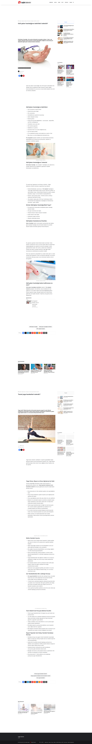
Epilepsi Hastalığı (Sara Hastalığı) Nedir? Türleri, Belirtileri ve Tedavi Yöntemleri (49, 371)
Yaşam (70, 2)
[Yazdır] (46, 333)
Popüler (65, 22)
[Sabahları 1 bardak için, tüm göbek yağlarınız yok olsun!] (60, 42)
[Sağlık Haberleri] (24, 2)
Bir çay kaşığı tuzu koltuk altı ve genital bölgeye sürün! (68, 38)
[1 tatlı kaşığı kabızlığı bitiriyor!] (60, 26)
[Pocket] (42, 333)
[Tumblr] (30, 333)
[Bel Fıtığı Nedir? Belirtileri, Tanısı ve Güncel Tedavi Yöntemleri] (28, 302)
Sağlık (55, 2)
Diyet (62, 2)
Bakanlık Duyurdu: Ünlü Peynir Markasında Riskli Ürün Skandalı (61, 84)
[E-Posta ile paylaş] (44, 333)
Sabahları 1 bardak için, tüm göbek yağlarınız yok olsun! (68, 42)
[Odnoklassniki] (39, 333)
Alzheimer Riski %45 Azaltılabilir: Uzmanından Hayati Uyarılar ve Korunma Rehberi (23, 372)
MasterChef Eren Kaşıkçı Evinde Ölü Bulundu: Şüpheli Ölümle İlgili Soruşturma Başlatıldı (70, 72)
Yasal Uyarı (65, 742)
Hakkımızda (46, 742)
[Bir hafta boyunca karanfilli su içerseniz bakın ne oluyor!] (60, 30)
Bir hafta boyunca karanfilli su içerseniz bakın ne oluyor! (68, 30)
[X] (21, 76)
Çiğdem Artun (22, 71)
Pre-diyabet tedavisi (41, 328)
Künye (52, 742)
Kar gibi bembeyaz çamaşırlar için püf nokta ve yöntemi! (68, 34)
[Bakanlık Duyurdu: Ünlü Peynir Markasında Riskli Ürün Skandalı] (61, 79)
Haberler (51, 2)
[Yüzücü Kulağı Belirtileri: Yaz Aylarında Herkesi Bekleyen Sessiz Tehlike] (70, 79)
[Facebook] (19, 76)
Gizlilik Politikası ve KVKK (59, 742)
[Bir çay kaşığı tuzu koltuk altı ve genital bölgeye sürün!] (60, 38)
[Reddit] (35, 333)
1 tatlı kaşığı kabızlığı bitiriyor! (68, 25)
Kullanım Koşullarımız (71, 742)
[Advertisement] (46, 12)
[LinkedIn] (28, 333)
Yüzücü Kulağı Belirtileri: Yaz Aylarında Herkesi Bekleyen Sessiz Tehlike (69, 84)
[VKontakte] (37, 333)
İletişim (55, 742)
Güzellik (66, 2)
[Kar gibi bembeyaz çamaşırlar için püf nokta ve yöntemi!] (60, 34)
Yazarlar (49, 742)
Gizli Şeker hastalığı (33, 326)
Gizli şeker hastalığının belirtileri (46, 326)
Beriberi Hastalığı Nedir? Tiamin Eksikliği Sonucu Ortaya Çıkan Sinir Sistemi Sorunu (36, 371)
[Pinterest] (24, 76)
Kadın (59, 2)
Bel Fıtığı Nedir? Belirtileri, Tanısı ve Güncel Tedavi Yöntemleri (61, 71)
